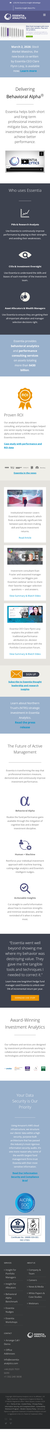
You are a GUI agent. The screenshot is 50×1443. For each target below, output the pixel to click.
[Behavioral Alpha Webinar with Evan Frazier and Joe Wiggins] (25, 548)
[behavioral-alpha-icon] (25, 796)
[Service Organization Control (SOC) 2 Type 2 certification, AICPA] (25, 1193)
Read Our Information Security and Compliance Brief (25, 1176)
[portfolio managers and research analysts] (25, 208)
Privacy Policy (37, 1404)
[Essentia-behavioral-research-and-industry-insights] (25, 670)
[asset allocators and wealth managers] (25, 292)
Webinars (34, 1303)
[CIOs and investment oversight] (25, 250)
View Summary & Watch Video (25, 595)
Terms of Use (15, 1404)
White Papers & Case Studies (37, 1295)
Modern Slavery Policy (28, 1409)
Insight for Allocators (11, 1285)
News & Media (36, 1286)
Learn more (28, 71)
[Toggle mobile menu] (44, 14)
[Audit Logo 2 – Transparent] (25, 1216)
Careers (33, 1280)
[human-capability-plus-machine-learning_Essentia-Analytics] (25, 840)
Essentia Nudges (10, 1310)
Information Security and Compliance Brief (20, 1406)
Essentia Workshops (11, 1320)
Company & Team (35, 1271)
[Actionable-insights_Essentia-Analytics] (25, 884)
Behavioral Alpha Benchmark (12, 1298)
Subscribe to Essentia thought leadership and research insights (25, 685)
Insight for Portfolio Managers (11, 1273)
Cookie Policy (26, 1404)
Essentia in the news (25, 472)
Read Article (25, 537)
